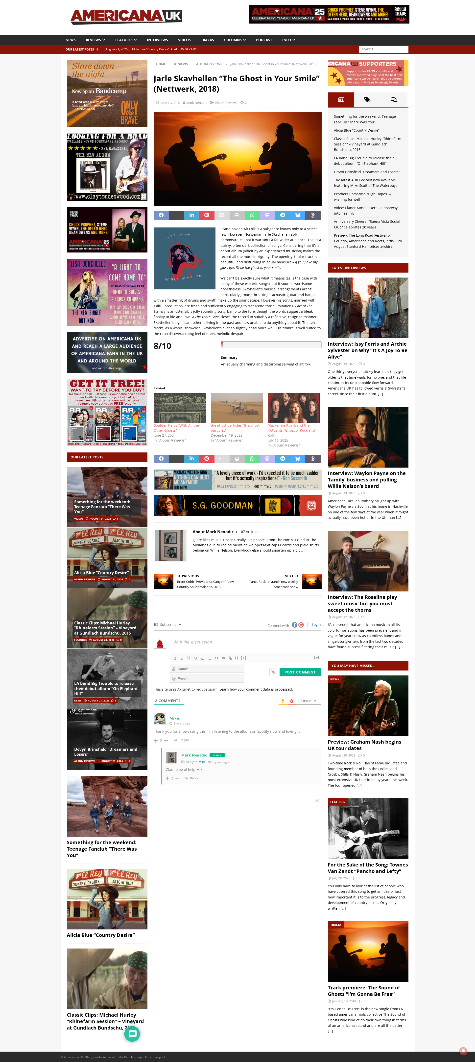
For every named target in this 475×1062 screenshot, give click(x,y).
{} (236, 658)
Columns (233, 39)
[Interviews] (368, 308)
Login (316, 624)
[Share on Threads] (312, 215)
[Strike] (195, 658)
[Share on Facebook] (161, 215)
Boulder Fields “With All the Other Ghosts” (176, 428)
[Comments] (394, 99)
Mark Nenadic (196, 102)
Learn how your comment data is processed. (256, 689)
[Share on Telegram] (282, 215)
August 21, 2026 (100, 518)
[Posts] (341, 99)
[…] (380, 393)
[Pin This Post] (206, 215)
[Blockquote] (216, 658)
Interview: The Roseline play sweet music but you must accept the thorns (362, 603)
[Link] (230, 658)
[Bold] (174, 658)
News (71, 39)
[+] (243, 658)
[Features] (368, 828)
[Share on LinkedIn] (191, 215)
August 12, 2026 (343, 617)
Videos (184, 39)
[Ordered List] (202, 658)
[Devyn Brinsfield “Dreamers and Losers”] (107, 739)
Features (124, 39)
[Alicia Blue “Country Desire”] (107, 557)
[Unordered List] (209, 658)
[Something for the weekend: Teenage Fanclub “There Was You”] (107, 497)
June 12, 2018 (170, 102)
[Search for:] (383, 49)
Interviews (157, 39)
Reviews (93, 39)
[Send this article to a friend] (222, 215)
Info (286, 39)
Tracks (207, 39)
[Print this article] (237, 215)
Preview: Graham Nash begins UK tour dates (364, 745)
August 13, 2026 (343, 493)
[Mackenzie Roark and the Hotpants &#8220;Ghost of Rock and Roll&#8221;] (294, 408)
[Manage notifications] (463, 1051)
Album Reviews (226, 102)
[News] (368, 705)
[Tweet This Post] (176, 215)
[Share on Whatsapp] (252, 215)
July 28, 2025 (341, 878)
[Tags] (367, 99)
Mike (174, 718)
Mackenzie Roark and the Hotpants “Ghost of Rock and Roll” (291, 430)
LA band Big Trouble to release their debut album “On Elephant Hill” (106, 689)
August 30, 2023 (343, 755)
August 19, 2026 (343, 364)
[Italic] (181, 658)
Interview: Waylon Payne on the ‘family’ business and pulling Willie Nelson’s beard (367, 479)
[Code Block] (223, 658)
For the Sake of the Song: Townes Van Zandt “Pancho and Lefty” (368, 867)
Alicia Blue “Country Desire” (101, 572)
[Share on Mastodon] (267, 215)
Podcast (264, 39)
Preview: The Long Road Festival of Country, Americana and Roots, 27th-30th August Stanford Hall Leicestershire (368, 241)
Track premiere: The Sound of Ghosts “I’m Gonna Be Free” (364, 990)
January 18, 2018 (344, 1001)
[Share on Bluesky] (297, 215)
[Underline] (188, 658)
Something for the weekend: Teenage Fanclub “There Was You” (102, 507)
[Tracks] (368, 951)
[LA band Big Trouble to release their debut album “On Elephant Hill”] (107, 678)
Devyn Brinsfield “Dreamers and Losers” (105, 752)
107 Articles (248, 531)
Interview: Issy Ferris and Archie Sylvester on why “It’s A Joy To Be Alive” (367, 350)
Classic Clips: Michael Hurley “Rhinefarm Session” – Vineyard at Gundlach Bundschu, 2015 (105, 628)
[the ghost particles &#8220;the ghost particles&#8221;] (237, 408)
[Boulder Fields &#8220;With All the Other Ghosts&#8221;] (180, 408)
